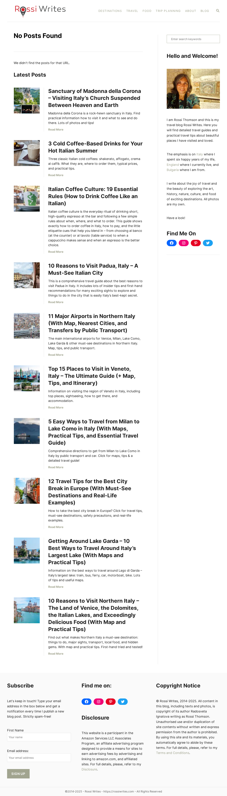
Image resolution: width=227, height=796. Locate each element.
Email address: (18, 751)
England (173, 165)
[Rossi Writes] (42, 11)
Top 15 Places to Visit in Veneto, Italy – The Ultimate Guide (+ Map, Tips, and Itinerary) (91, 376)
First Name (15, 730)
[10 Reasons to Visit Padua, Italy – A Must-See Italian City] (27, 275)
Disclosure (89, 769)
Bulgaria (173, 170)
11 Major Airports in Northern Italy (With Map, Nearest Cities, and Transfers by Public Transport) (91, 323)
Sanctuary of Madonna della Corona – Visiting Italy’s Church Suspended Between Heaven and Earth (94, 98)
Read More (55, 129)
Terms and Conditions (172, 753)
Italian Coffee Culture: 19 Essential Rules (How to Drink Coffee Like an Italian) (93, 196)
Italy (199, 154)
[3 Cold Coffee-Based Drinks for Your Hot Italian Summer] (27, 153)
